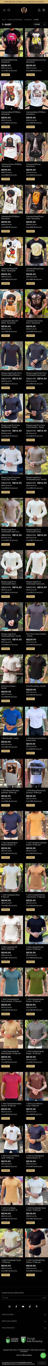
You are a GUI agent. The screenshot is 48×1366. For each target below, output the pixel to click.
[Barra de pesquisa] (9, 10)
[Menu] (4, 10)
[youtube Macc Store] (23, 1307)
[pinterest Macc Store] (36, 1307)
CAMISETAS (28, 19)
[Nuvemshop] (24, 1355)
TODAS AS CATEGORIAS (15, 19)
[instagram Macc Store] (9, 1307)
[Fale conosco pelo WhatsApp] (43, 1355)
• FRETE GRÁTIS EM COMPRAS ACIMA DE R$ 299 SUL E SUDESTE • (24, 2)
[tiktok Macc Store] (30, 1307)
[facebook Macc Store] (16, 1307)
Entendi (42, 1363)
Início (4, 19)
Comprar (6, 74)
